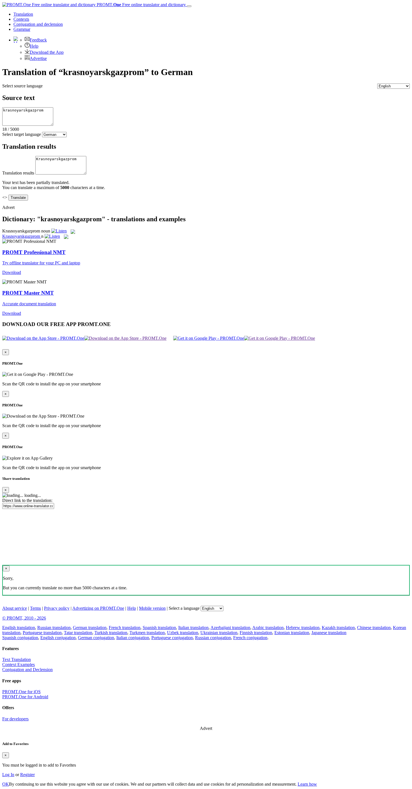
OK (5, 784)
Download (11, 272)
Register (27, 774)
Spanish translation (159, 627)
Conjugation (38, 24)
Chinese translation (374, 627)
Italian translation (193, 627)
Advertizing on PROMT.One (98, 608)
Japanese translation (328, 632)
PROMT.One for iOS (21, 691)
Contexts (21, 19)
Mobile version (152, 608)
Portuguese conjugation (172, 637)
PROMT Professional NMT (34, 252)
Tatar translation (78, 632)
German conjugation (96, 637)
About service (14, 608)
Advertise (38, 58)
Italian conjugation (132, 637)
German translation (90, 627)
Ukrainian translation (218, 632)
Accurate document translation (29, 303)
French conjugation (250, 637)
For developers (15, 718)
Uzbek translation (182, 632)
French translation (124, 627)
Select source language (22, 85)
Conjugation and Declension (27, 669)
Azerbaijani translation (230, 627)
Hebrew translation (303, 627)
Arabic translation (268, 627)
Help (34, 46)
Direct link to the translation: (27, 500)
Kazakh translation (338, 627)
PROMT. (141, 4)
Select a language (184, 608)
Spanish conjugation (20, 637)
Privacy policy (57, 608)
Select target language (21, 134)
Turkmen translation (147, 632)
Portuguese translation (42, 632)
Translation (23, 14)
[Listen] (59, 231)
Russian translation (54, 627)
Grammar (21, 29)
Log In (8, 774)
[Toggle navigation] (189, 6)
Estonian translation (291, 632)
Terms (35, 608)
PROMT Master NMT (28, 293)
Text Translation (16, 659)
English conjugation (58, 637)
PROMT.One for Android (25, 696)
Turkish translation (110, 632)
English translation (18, 627)
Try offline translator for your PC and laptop (41, 262)
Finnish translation (256, 632)
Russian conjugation (213, 637)
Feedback (38, 40)
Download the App (47, 52)
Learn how (307, 784)
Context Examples (18, 664)
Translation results (18, 173)
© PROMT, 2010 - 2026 (24, 618)
